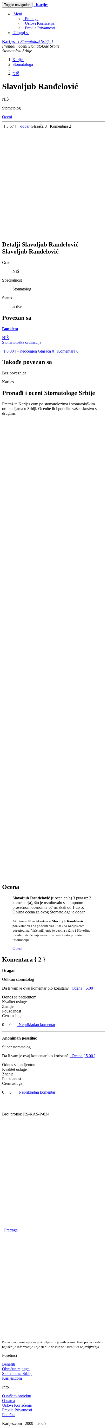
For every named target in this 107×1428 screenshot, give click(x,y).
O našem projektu (16, 1396)
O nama (8, 1400)
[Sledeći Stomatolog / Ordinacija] (8, 1104)
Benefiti (8, 1364)
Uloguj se (20, 32)
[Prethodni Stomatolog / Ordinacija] (4, 1104)
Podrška (8, 1414)
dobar (25, 126)
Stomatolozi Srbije (17, 1373)
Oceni (7, 117)
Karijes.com (12, 1378)
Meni (17, 14)
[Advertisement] (53, 182)
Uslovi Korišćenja (39, 23)
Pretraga (30, 18)
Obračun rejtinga (16, 1369)
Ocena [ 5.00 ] (83, 988)
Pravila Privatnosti (39, 28)
